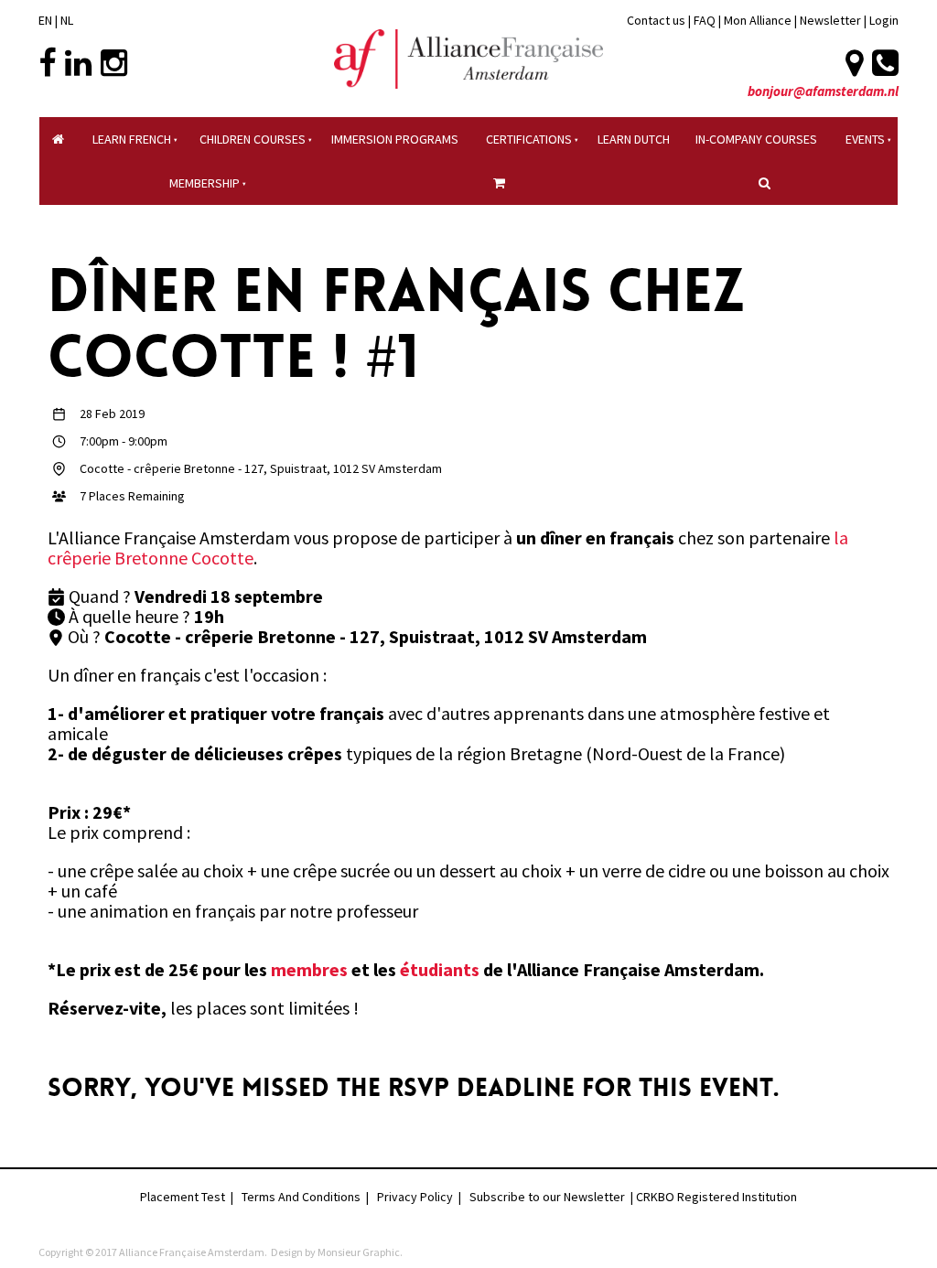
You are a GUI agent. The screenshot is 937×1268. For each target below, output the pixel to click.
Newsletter (832, 20)
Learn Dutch (634, 139)
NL (66, 20)
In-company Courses (756, 139)
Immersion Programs (394, 139)
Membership (204, 183)
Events (865, 139)
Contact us (656, 20)
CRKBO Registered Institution (716, 1196)
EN (45, 20)
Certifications (529, 139)
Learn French (131, 139)
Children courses (252, 139)
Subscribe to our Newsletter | (552, 1196)
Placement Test (182, 1196)
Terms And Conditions (301, 1196)
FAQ (705, 20)
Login (884, 20)
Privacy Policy (415, 1196)
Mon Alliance (758, 20)
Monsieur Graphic (359, 1252)
